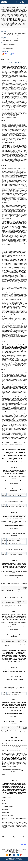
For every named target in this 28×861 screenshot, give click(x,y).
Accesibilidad (9, 850)
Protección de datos (17, 850)
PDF (6, 53)
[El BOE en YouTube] (21, 855)
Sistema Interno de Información (11, 851)
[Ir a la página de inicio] (4, 2)
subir (24, 844)
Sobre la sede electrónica (12, 849)
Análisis (8, 59)
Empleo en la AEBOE (14, 852)
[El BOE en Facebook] (14, 855)
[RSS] (7, 855)
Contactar (4, 849)
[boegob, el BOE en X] (10, 855)
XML (13, 53)
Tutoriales (21, 851)
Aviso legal (24, 849)
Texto (2, 59)
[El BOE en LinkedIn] (18, 855)
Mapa (19, 849)
